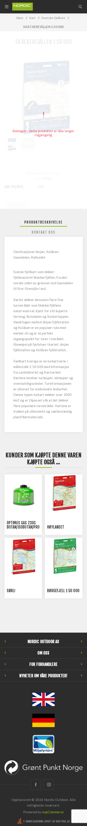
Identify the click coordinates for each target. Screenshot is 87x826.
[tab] (43, 222)
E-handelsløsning (33, 821)
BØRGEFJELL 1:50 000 (63, 590)
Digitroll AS (63, 821)
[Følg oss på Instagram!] (49, 784)
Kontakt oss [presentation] (43, 232)
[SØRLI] (23, 556)
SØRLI (11, 590)
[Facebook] (35, 784)
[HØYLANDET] (63, 493)
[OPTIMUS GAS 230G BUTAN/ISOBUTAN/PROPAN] (23, 493)
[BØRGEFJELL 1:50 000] (63, 556)
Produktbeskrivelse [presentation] (43, 222)
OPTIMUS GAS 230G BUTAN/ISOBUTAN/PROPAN (26, 525)
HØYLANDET (55, 527)
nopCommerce (53, 812)
